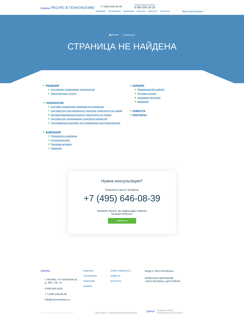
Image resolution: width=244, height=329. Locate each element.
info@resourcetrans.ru (57, 299)
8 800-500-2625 (54, 288)
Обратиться (122, 221)
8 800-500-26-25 (144, 6)
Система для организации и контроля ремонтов (79, 119)
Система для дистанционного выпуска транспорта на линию (86, 110)
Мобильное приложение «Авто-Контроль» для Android (162, 280)
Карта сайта (100, 312)
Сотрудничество (60, 140)
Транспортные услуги (63, 93)
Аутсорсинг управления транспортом (73, 89)
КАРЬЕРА (141, 11)
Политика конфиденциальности (122, 312)
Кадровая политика (148, 97)
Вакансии (143, 101)
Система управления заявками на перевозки (77, 106)
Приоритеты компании (64, 136)
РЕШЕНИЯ (100, 11)
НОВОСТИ (152, 11)
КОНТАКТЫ (165, 11)
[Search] (196, 6)
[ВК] (43, 308)
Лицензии (56, 148)
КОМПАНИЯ (128, 11)
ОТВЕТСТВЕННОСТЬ (120, 271)
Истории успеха (146, 93)
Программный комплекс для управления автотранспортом (85, 123)
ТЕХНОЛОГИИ (114, 11)
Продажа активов (61, 144)
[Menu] (201, 6)
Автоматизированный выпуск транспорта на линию (81, 115)
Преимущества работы (151, 89)
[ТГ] (50, 308)
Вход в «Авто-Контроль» (192, 11)
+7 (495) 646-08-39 (111, 6)
